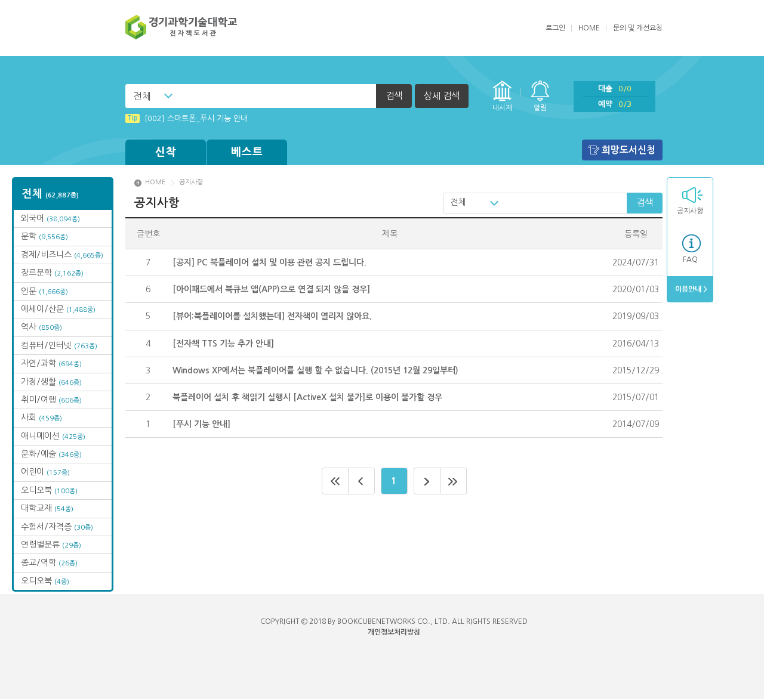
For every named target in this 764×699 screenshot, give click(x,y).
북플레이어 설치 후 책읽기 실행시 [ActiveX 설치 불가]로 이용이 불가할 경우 (307, 397)
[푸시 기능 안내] (201, 424)
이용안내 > (690, 289)
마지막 (453, 481)
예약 (614, 104)
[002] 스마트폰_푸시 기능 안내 (187, 118)
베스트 (247, 152)
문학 (44, 236)
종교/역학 (49, 562)
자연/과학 (51, 363)
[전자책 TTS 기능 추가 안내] (223, 343)
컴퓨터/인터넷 (59, 345)
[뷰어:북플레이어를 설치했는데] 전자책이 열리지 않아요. (272, 316)
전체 (142, 96)
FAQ (690, 259)
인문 (44, 291)
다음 (427, 481)
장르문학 (52, 272)
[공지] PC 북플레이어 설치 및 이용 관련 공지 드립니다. (269, 262)
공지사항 (690, 211)
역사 (41, 327)
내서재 (502, 108)
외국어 (50, 218)
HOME (589, 28)
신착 (166, 152)
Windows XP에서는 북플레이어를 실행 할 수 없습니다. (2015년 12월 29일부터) (315, 370)
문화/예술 (51, 454)
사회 (41, 417)
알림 (540, 108)
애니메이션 (53, 436)
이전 (362, 481)
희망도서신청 (628, 150)
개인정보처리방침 (394, 632)
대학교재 (47, 508)
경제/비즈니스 (62, 254)
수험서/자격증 (57, 526)
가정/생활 (51, 382)
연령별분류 (51, 544)
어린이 (45, 472)
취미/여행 (51, 399)
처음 (335, 481)
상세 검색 (442, 95)
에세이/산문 (58, 309)
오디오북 (49, 490)
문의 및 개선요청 (638, 28)
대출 (614, 88)
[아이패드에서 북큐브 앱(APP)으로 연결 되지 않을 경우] (271, 289)
